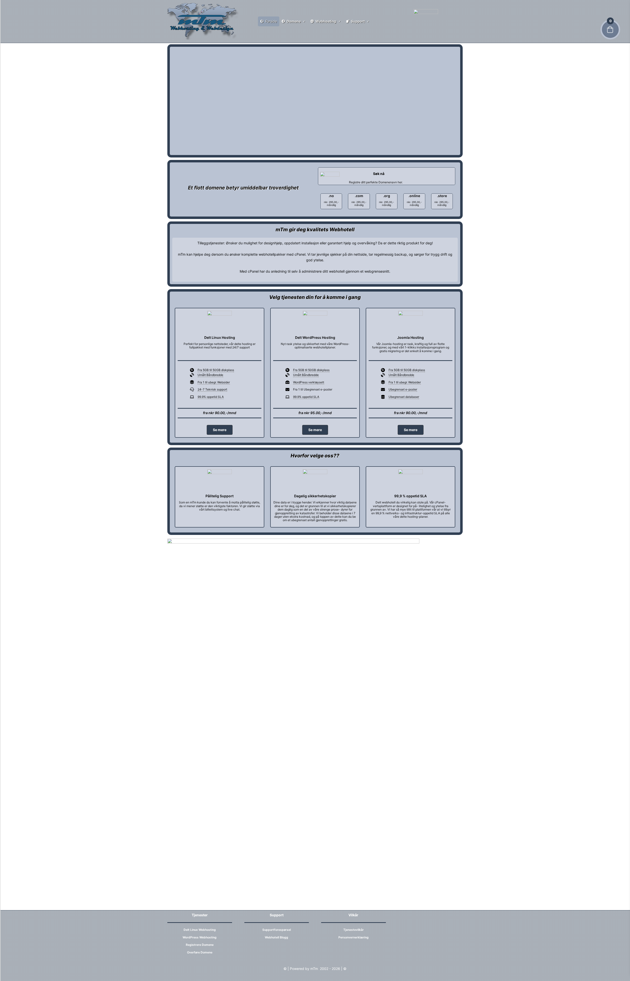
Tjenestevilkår (353, 930)
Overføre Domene (199, 952)
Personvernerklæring (353, 937)
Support (358, 21)
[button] (220, 430)
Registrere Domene (200, 945)
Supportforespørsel (276, 930)
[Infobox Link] (386, 176)
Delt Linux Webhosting (200, 930)
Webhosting (325, 21)
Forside (271, 21)
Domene (294, 21)
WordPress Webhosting (200, 937)
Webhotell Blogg (276, 937)
